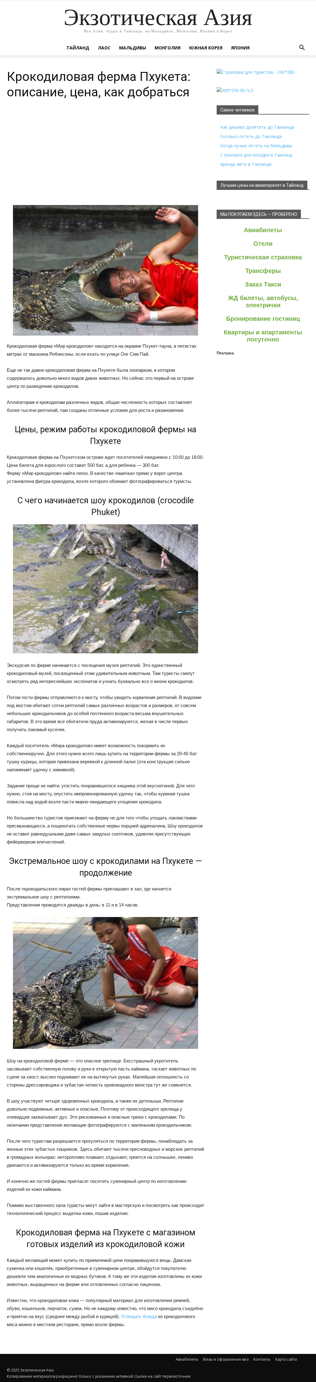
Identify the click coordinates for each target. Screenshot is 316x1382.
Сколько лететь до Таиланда (251, 136)
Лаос (104, 48)
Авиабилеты (263, 230)
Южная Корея (205, 48)
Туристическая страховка (263, 257)
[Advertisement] (105, 158)
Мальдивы (132, 48)
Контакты (261, 1359)
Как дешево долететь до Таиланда (257, 127)
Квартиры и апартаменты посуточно (263, 336)
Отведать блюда (139, 1316)
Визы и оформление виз (225, 1359)
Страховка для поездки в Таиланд (256, 155)
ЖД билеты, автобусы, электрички (263, 301)
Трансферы (263, 270)
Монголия (168, 48)
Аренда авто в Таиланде (246, 164)
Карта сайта (286, 1359)
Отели (262, 243)
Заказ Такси (263, 284)
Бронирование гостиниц (263, 318)
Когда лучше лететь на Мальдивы (256, 146)
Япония (240, 48)
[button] (301, 47)
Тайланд (77, 48)
